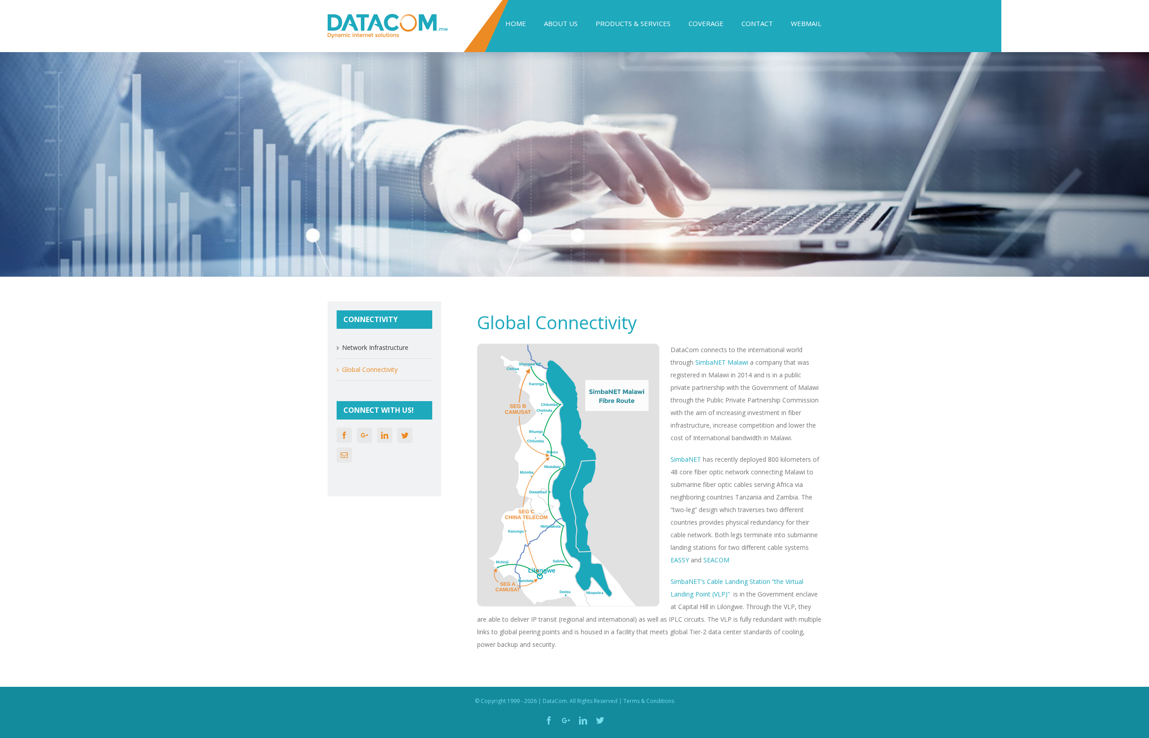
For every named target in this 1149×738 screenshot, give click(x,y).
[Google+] (364, 435)
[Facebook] (344, 435)
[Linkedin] (384, 435)
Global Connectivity (370, 369)
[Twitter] (404, 435)
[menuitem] (524, 23)
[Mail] (344, 455)
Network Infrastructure (375, 347)
